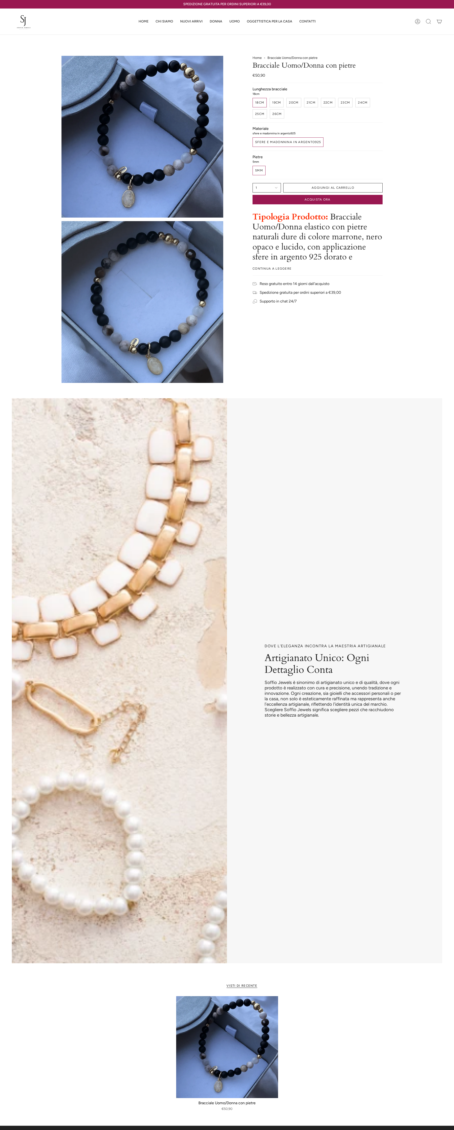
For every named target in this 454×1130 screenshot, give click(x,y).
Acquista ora (318, 199)
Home (257, 58)
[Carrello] (439, 22)
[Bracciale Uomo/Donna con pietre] (227, 1047)
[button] (216, 21)
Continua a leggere (272, 268)
